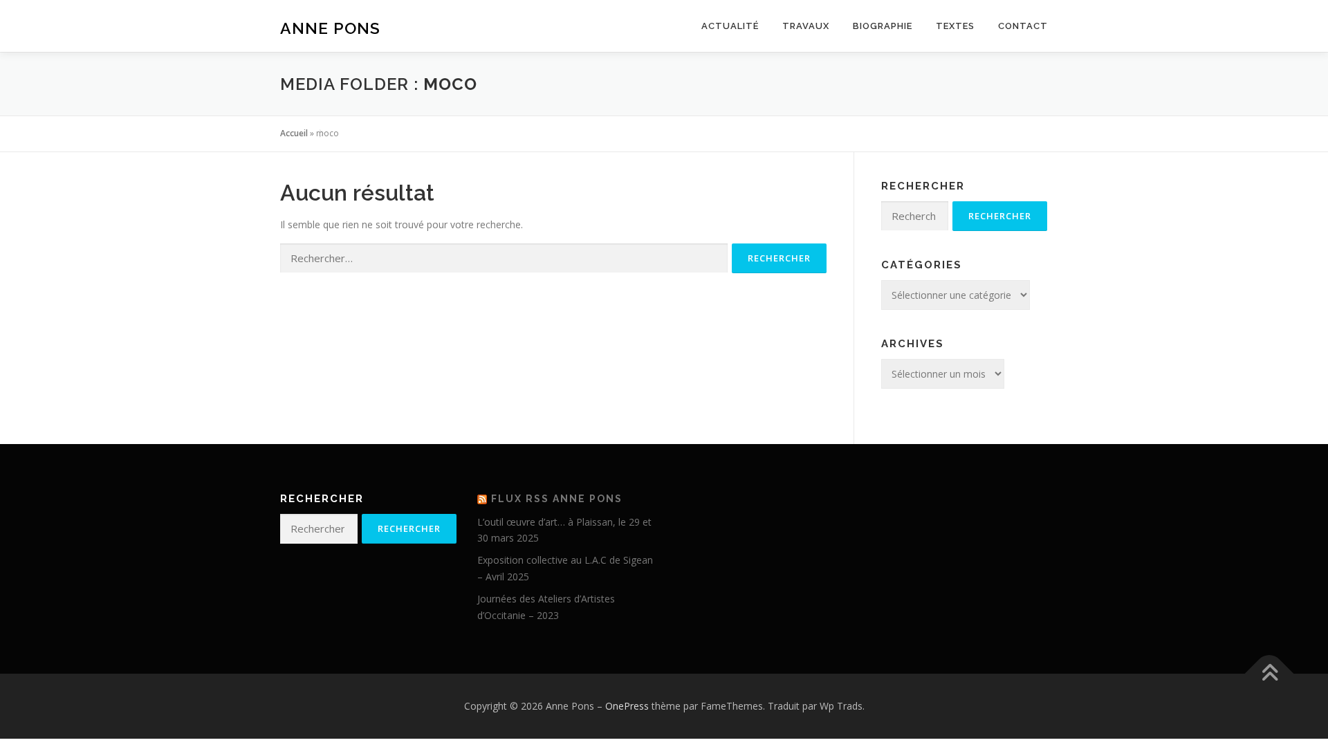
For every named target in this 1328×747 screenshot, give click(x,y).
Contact (1023, 26)
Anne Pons (330, 28)
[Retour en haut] (1269, 674)
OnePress (627, 705)
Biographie (882, 26)
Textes (955, 26)
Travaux (805, 26)
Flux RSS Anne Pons (556, 498)
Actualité (730, 26)
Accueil (294, 133)
